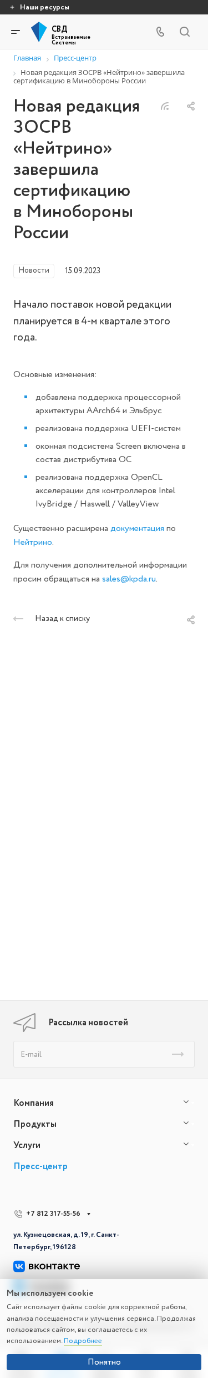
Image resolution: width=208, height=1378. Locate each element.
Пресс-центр (40, 1166)
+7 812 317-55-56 (53, 1213)
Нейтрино (32, 542)
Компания (33, 1103)
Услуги (26, 1145)
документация (137, 528)
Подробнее (83, 1340)
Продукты (35, 1124)
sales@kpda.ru (129, 578)
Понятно (104, 1361)
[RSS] (165, 103)
